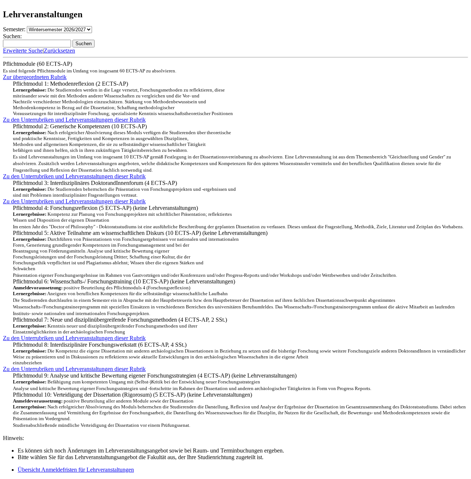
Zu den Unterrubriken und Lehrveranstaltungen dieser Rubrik (74, 120)
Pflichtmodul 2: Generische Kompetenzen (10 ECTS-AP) (232, 148)
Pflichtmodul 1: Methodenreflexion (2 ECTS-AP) (123, 98)
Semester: (14, 29)
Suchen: (12, 36)
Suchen (83, 43)
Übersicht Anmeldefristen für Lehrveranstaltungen (76, 470)
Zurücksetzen (59, 50)
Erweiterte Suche (23, 50)
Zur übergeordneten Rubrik (35, 77)
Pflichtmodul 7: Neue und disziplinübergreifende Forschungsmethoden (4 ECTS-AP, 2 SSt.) (120, 326)
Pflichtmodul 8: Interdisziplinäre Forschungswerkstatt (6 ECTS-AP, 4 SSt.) (239, 353)
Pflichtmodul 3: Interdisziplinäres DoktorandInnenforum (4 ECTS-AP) (124, 189)
